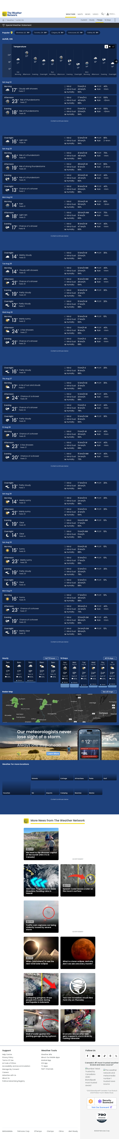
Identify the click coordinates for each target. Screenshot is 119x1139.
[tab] (106, 46)
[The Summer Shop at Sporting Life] (110, 788)
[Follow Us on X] (116, 1056)
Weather (10, 20)
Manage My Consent (10, 1069)
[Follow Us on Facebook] (87, 1056)
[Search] (102, 14)
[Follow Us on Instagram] (93, 1056)
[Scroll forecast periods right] (116, 61)
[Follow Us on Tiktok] (104, 1056)
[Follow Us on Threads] (110, 1056)
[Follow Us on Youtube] (99, 1056)
